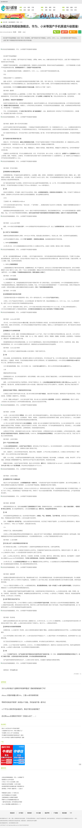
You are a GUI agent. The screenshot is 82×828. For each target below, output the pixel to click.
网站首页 (12, 813)
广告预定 (55, 813)
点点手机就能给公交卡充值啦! (9, 795)
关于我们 (21, 813)
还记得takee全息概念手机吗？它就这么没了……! (19, 716)
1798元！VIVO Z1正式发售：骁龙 (10, 781)
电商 (29, 10)
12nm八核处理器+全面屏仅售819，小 (11, 804)
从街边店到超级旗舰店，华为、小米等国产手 (13, 777)
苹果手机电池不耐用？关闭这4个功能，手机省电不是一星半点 (24, 702)
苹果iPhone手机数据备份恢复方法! (10, 799)
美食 (67, 7)
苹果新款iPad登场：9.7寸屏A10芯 (10, 793)
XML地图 (38, 813)
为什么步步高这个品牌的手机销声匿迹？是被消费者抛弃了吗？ (24, 688)
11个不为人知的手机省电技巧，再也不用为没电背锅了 (21, 709)
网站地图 (64, 813)
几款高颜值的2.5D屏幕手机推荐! (10, 797)
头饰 (75, 7)
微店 (50, 10)
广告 (2, 742)
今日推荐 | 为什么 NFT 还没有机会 (10, 733)
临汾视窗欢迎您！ (4, 1)
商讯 (25, 10)
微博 (65, 32)
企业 (25, 7)
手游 (33, 7)
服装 (71, 7)
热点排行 (3, 724)
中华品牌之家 (14, 670)
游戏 (46, 7)
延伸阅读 (3, 682)
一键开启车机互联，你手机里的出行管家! (12, 802)
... (79, 32)
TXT (71, 813)
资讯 (75, 10)
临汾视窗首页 (12, 22)
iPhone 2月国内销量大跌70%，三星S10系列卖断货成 (20, 695)
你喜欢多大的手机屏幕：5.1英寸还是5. (11, 784)
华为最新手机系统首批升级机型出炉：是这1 (13, 735)
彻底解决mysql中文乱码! (8, 779)
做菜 (50, 7)
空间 (73, 32)
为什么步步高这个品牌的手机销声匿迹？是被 (13, 737)
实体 (33, 10)
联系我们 (29, 813)
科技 (18, 22)
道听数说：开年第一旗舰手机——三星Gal (12, 788)
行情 (71, 10)
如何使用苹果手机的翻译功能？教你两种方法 (13, 786)
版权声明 (47, 813)
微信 (58, 32)
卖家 (54, 10)
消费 (46, 10)
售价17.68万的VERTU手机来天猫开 (11, 728)
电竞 (29, 7)
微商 (67, 10)
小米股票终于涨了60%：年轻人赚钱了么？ (12, 730)
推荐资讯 (3, 768)
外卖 (54, 7)
